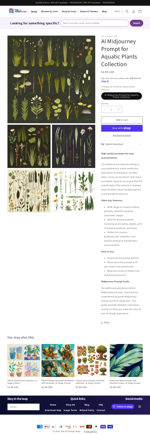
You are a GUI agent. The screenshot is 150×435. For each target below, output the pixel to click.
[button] (50, 11)
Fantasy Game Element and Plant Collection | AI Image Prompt (90, 381)
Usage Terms (70, 410)
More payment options (122, 135)
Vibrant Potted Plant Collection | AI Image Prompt (22, 381)
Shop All (70, 404)
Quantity (105, 103)
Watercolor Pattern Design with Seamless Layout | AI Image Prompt (125, 381)
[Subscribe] (36, 406)
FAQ (101, 404)
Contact (101, 410)
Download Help (53, 410)
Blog (87, 404)
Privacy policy (90, 431)
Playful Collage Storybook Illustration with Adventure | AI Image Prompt (57, 381)
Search (136, 23)
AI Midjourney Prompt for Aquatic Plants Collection (121, 96)
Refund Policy (87, 410)
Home (34, 11)
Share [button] (107, 322)
